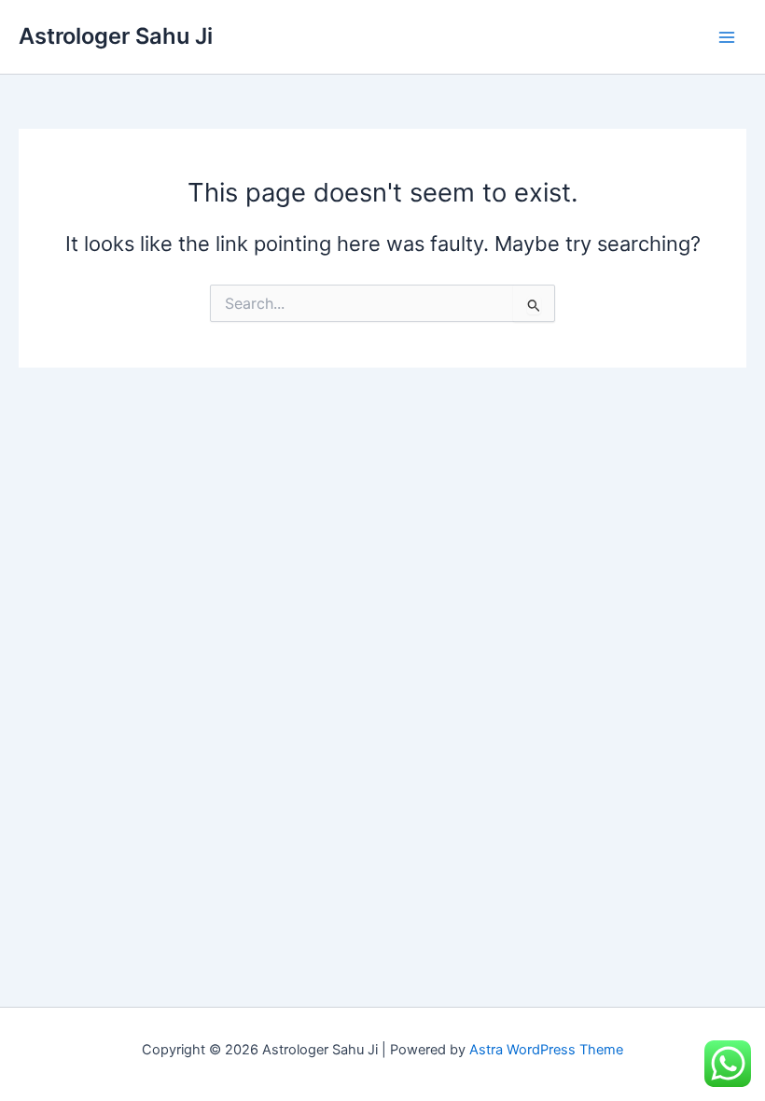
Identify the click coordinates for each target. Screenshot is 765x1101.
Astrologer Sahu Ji (116, 35)
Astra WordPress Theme (546, 1049)
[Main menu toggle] (726, 37)
